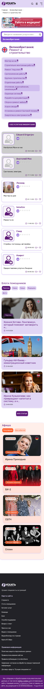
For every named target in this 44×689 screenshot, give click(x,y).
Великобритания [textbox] (11, 39)
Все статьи (22, 414)
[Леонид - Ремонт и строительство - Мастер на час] (8, 187)
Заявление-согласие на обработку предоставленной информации (21, 664)
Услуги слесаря (11, 106)
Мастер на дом (10, 196)
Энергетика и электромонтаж (18, 115)
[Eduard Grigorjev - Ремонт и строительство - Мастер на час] (8, 139)
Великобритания (16, 10)
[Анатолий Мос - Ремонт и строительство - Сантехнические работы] (8, 163)
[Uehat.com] (22, 585)
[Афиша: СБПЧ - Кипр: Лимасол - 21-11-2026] (22, 504)
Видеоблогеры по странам (11, 636)
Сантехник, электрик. (13, 172)
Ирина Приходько (15, 459)
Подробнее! (38, 686)
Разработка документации (17, 98)
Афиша (6, 425)
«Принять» (24, 683)
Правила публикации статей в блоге (15, 659)
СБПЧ (8, 519)
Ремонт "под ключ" (13, 69)
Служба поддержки (9, 620)
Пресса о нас (6, 628)
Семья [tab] (22, 288)
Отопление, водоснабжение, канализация (17, 88)
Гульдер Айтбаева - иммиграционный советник (20, 361)
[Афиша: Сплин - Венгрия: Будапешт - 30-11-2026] (22, 534)
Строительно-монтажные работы (20, 65)
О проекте (5, 600)
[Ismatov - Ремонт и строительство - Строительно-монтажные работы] (8, 211)
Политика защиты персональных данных (16, 651)
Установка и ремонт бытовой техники (21, 111)
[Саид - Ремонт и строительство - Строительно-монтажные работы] (8, 235)
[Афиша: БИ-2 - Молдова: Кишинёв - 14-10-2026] (22, 474)
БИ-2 (8, 489)
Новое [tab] (14, 288)
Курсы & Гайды (7, 640)
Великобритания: (21, 47)
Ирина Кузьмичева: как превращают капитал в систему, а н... (17, 399)
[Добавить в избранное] (40, 151)
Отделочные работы (14, 82)
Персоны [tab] (6, 288)
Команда (5, 612)
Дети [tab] (5, 293)
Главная (5, 10)
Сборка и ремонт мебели (16, 102)
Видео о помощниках (9, 632)
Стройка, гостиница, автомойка (17, 244)
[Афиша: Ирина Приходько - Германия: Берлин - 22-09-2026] (22, 444)
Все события (20, 430)
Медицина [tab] (31, 288)
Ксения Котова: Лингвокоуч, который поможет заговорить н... (21, 325)
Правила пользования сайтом (12, 655)
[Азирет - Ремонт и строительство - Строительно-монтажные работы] (8, 260)
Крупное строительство (15, 78)
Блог (3, 616)
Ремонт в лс (9, 220)
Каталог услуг (7, 608)
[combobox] (12, 39)
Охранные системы (13, 93)
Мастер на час (11, 61)
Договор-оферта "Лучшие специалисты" (16, 669)
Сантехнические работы (15, 74)
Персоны (8, 315)
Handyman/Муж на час (13, 148)
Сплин (9, 549)
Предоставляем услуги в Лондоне (18, 268)
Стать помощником (8, 604)
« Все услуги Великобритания (22, 125)
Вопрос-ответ (7, 624)
